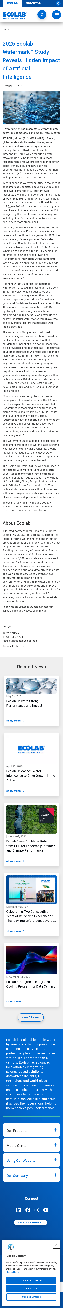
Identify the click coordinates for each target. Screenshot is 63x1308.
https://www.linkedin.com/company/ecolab (19, 1210)
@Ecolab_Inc (10, 610)
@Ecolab (35, 606)
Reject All (31, 1288)
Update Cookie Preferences (31, 1222)
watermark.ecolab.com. (33, 510)
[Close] (56, 1244)
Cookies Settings (31, 1297)
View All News (31, 1017)
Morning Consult (33, 469)
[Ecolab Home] (13, 15)
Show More (13, 720)
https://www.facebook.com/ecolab (28, 1210)
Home (6, 29)
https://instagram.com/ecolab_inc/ (37, 1210)
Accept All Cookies (31, 1280)
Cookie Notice (12, 1272)
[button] (41, 14)
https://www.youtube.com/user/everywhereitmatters (46, 1210)
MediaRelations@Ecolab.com (20, 640)
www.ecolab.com (13, 601)
